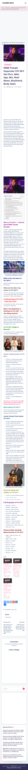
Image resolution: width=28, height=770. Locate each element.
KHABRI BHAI (8, 3)
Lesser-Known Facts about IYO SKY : (12, 211)
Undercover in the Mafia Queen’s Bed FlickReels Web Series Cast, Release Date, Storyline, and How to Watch (13, 756)
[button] (8, 617)
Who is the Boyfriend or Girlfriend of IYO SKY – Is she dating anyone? (14, 206)
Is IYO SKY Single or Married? (11, 207)
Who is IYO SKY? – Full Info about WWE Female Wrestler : (13, 199)
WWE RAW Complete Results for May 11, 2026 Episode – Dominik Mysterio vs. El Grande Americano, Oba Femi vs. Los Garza (8, 589)
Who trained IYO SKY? (9, 210)
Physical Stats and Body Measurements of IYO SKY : (14, 217)
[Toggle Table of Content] (21, 196)
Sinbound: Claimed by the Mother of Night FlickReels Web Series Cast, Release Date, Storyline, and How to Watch (13, 732)
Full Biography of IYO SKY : (11, 214)
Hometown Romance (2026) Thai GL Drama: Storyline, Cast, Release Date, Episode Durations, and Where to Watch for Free (13, 738)
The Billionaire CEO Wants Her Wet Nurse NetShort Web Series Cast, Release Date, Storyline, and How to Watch (13, 744)
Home (3, 7)
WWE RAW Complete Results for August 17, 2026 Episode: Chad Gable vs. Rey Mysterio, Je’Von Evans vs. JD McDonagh (14, 750)
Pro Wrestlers (7, 7)
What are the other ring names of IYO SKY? (13, 202)
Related (7, 218)
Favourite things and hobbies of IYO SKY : (14, 213)
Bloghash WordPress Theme (14, 767)
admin (7, 614)
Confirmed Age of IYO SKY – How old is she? (14, 203)
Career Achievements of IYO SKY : (12, 209)
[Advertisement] (14, 28)
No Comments (19, 86)
